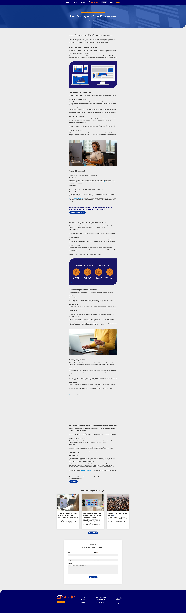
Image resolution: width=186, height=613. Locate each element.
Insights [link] (104, 2)
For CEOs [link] (97, 11)
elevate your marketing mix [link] (85, 470)
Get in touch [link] (61, 601)
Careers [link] (111, 2)
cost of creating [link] (105, 181)
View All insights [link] (93, 532)
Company (95, 552)
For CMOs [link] (102, 11)
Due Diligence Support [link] (100, 599)
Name (69, 552)
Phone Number (71, 557)
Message (70, 563)
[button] (117, 603)
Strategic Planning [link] (100, 604)
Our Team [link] (75, 2)
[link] (93, 2)
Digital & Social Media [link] (100, 602)
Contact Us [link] (73, 481)
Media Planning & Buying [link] (101, 597)
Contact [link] (118, 2)
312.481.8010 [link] (118, 600)
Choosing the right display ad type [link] (76, 198)
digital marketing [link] (81, 34)
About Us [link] (68, 2)
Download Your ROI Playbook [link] (77, 212)
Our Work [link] (82, 2)
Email (94, 557)
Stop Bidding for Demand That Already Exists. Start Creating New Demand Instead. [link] (92, 515)
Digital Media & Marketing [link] (88, 11)
